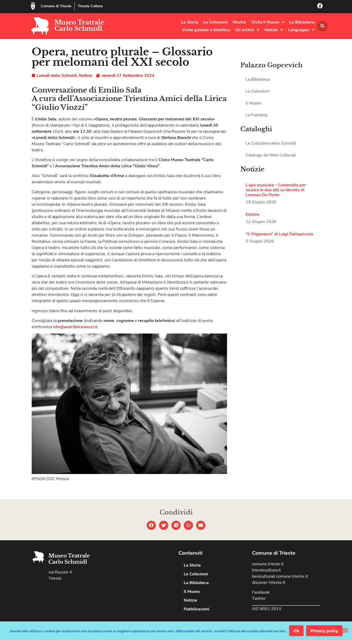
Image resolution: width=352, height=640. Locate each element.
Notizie (271, 30)
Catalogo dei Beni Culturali (271, 155)
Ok (296, 630)
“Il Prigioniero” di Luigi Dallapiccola (279, 234)
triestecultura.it (266, 570)
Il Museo (254, 103)
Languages (298, 30)
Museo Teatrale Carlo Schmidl (79, 25)
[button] (322, 26)
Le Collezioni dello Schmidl (271, 143)
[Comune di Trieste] (33, 6)
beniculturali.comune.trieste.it (280, 576)
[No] (343, 630)
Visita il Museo (265, 22)
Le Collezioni (215, 22)
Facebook (261, 592)
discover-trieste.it (268, 582)
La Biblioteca (301, 22)
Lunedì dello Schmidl (57, 75)
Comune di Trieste (56, 6)
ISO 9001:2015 (266, 609)
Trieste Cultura (90, 6)
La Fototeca (256, 115)
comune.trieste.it (268, 564)
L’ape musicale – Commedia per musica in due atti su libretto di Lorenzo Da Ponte (276, 190)
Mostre (239, 22)
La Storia (189, 22)
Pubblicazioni (196, 609)
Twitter (259, 598)
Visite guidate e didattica (206, 30)
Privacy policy (324, 630)
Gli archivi (244, 30)
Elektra (252, 214)
